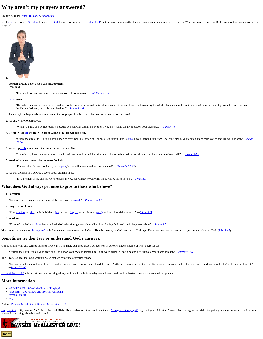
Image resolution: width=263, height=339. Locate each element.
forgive (74, 212)
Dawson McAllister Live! (51, 304)
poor (63, 166)
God (55, 21)
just (57, 212)
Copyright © (8, 310)
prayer (11, 21)
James (12, 99)
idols (23, 148)
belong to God (40, 230)
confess (20, 212)
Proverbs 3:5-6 (186, 251)
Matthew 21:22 (100, 92)
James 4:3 (169, 126)
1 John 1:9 (146, 212)
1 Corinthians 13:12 (12, 273)
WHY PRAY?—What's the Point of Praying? (34, 288)
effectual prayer (17, 294)
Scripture (33, 21)
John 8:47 (224, 230)
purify (99, 212)
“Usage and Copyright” (124, 310)
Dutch (24, 15)
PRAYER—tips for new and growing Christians (36, 291)
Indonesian (48, 15)
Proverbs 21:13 (126, 166)
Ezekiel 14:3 (192, 154)
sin (26, 132)
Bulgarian (34, 15)
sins (130, 138)
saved (76, 199)
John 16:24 (93, 21)
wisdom (36, 224)
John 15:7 (141, 178)
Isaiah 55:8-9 (18, 267)
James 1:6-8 (77, 108)
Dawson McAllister (22, 304)
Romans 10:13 (93, 199)
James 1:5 (160, 224)
